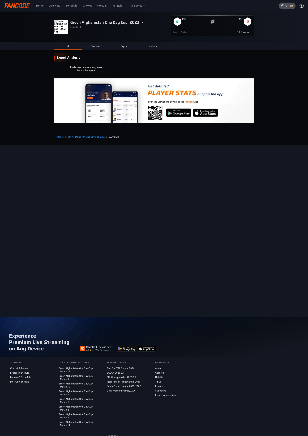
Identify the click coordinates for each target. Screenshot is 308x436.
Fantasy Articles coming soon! (86, 67)
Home (59, 137)
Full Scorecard (243, 32)
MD (241, 19)
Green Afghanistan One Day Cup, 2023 (85, 137)
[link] (244, 32)
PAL (184, 19)
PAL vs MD (113, 137)
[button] (68, 46)
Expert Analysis (68, 57)
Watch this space (86, 70)
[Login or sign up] (301, 6)
